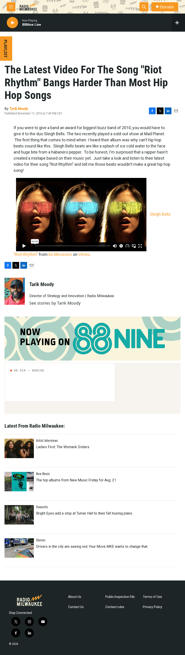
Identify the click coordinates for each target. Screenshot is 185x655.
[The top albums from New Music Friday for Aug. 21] (19, 481)
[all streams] (178, 23)
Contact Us (76, 607)
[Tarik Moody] (15, 291)
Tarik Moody (18, 108)
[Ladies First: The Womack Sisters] (19, 448)
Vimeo (84, 254)
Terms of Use (152, 597)
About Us (74, 597)
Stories (40, 540)
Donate (167, 7)
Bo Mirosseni (60, 254)
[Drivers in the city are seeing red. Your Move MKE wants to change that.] (19, 548)
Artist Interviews (47, 440)
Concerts (42, 506)
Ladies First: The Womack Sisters (62, 447)
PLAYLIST (5, 49)
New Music (43, 473)
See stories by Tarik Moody (55, 303)
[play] (12, 22)
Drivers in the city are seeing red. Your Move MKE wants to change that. (92, 546)
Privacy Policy (152, 607)
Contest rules (114, 607)
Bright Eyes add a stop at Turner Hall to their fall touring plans (84, 513)
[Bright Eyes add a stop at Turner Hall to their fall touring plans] (19, 514)
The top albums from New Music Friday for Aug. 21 (76, 480)
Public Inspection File (120, 597)
